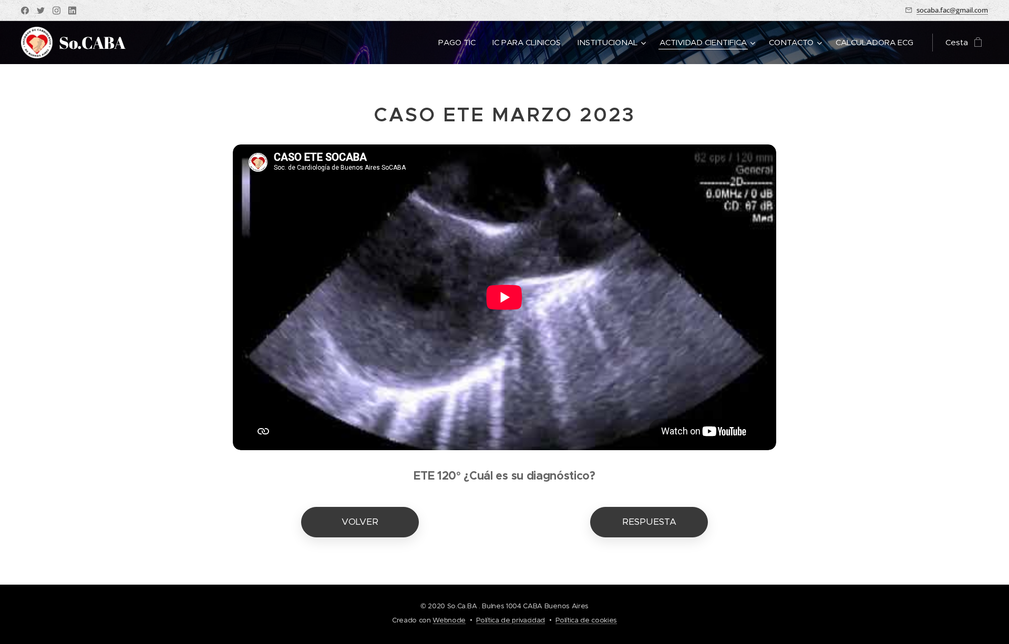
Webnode (449, 620)
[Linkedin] (72, 10)
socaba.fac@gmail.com (952, 10)
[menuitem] (460, 42)
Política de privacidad (510, 620)
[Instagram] (56, 10)
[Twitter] (40, 10)
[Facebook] (25, 10)
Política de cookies (586, 620)
